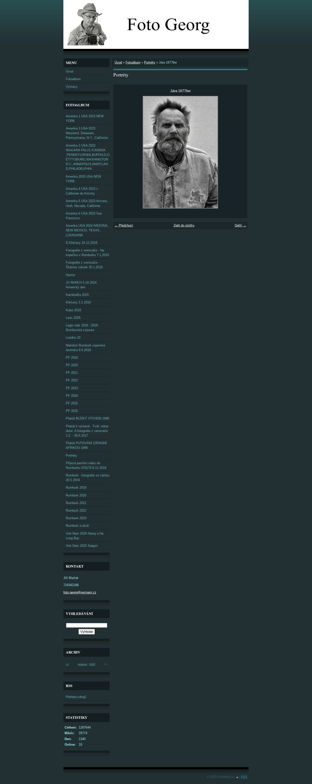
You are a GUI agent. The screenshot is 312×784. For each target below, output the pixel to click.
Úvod (118, 62)
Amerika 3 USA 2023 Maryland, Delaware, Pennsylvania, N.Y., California (87, 133)
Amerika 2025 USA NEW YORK (83, 179)
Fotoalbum (133, 62)
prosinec (82, 664)
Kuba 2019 (73, 310)
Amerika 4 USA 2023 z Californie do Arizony (82, 191)
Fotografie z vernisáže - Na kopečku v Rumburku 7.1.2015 (87, 252)
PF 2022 (72, 380)
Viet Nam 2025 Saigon (82, 546)
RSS (244, 777)
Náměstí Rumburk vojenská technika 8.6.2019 (85, 348)
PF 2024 (72, 395)
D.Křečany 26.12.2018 (81, 243)
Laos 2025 (73, 318)
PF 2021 (72, 373)
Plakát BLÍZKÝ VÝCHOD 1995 (87, 418)
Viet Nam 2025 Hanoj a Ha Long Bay (84, 536)
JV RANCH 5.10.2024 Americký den (81, 285)
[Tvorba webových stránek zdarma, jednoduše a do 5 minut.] (237, 777)
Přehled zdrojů (76, 697)
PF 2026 (72, 411)
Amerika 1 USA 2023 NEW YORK (85, 118)
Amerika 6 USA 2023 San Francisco (84, 216)
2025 (92, 664)
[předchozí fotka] (121, 152)
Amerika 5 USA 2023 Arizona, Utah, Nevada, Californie (87, 203)
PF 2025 (72, 403)
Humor (70, 275)
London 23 (73, 337)
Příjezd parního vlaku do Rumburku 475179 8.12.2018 (86, 465)
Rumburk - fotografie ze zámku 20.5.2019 (87, 477)
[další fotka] (239, 152)
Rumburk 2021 (76, 503)
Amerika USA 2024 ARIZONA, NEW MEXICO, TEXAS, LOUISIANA (87, 230)
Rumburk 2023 (76, 518)
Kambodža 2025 (77, 295)
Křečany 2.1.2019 (78, 302)
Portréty (149, 62)
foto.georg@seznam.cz (79, 592)
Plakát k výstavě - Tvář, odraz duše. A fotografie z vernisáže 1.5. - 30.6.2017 (87, 430)
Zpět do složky (184, 225)
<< (67, 664)
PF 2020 (72, 365)
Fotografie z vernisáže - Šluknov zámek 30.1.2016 (84, 265)
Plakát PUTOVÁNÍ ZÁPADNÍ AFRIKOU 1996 (86, 445)
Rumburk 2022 (76, 510)
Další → (240, 225)
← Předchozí (124, 225)
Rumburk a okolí (77, 525)
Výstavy (72, 86)
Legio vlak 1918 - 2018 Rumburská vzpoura (82, 327)
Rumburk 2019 (76, 487)
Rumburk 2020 (76, 495)
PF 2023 (72, 388)
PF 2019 (72, 357)
